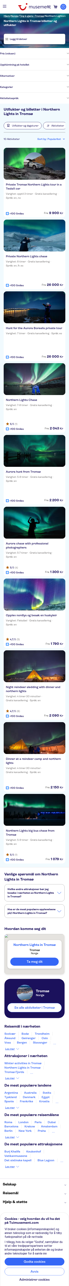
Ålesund (9, 1038)
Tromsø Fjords (14, 1072)
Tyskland (10, 1097)
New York (25, 1131)
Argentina (11, 1092)
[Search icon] (48, 6)
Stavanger (40, 1042)
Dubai (52, 1122)
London (23, 1122)
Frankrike (26, 1101)
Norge (14, 15)
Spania (9, 1101)
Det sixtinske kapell (17, 1160)
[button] (23, 125)
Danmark (29, 1097)
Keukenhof (33, 1151)
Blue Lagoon (46, 1160)
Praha (42, 1131)
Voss (7, 1042)
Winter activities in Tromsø (22, 1063)
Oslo (45, 1038)
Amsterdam (49, 1126)
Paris (38, 1122)
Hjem (7, 15)
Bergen (22, 1042)
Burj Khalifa (12, 1151)
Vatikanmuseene (15, 1156)
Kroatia (44, 1101)
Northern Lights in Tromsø (22, 1067)
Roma (8, 1122)
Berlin (8, 1131)
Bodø (25, 1033)
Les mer (10, 1048)
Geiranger (29, 1038)
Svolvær (9, 1033)
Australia (30, 1092)
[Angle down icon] (42, 53)
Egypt (46, 1097)
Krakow (29, 1126)
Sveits (47, 1092)
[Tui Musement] (34, 6)
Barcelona (11, 1126)
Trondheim (42, 1033)
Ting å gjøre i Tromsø (31, 15)
